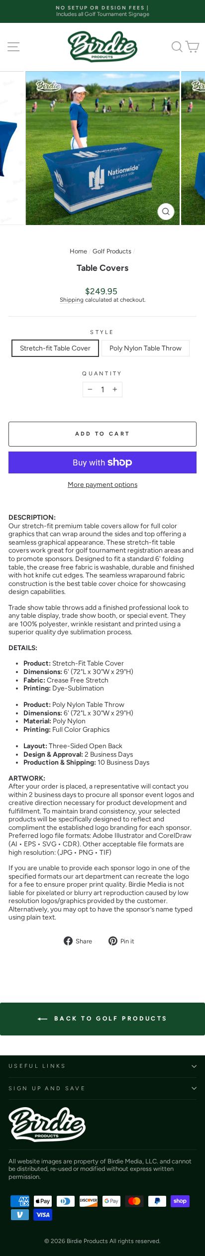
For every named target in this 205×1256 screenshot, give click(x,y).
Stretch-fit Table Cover (55, 348)
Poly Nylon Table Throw (145, 348)
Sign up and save (47, 1088)
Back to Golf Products (109, 1018)
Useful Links (37, 1066)
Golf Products (112, 251)
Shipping (72, 299)
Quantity (102, 373)
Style (102, 332)
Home (78, 251)
